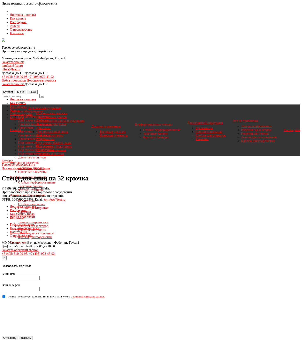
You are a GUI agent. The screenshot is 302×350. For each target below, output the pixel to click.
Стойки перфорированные (36, 182)
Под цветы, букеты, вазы (53, 143)
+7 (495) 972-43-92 (41, 76)
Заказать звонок (13, 62)
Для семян (25, 131)
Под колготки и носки (51, 113)
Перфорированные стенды (153, 124)
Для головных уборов (51, 117)
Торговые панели (30, 186)
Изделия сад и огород (256, 130)
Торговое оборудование (26, 111)
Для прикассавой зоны (52, 131)
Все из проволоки (245, 121)
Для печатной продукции (205, 122)
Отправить (9, 337)
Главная (15, 104)
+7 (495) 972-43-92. (42, 253)
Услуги (15, 26)
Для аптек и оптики (32, 157)
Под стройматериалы (51, 150)
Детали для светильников (36, 233)
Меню (20, 91)
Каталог (8, 91)
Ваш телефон (11, 285)
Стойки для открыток (210, 135)
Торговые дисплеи (112, 131)
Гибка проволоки (14, 80)
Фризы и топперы (155, 137)
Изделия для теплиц (255, 133)
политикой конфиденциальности (89, 296)
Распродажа (18, 22)
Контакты (17, 33)
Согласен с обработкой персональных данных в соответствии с (56, 296)
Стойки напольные (31, 204)
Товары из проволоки (33, 222)
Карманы (201, 139)
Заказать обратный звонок (20, 250)
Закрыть (26, 337)
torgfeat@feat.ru (12, 65)
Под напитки (27, 142)
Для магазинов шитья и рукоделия (60, 120)
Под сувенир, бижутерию (54, 146)
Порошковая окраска (41, 80)
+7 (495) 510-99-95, (15, 253)
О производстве (21, 29)
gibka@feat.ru (11, 69)
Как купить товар (22, 214)
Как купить (18, 18)
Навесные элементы (32, 171)
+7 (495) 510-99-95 (14, 76)
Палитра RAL (19, 232)
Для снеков (26, 128)
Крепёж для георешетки (35, 237)
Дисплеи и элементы (106, 126)
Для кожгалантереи (49, 135)
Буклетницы (204, 128)
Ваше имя (8, 273)
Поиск (32, 91)
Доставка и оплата (23, 14)
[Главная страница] (3, 40)
